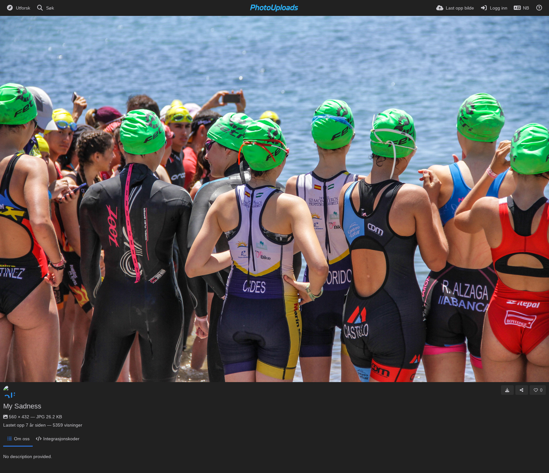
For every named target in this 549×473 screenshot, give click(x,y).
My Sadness (22, 406)
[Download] (507, 390)
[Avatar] (9, 391)
